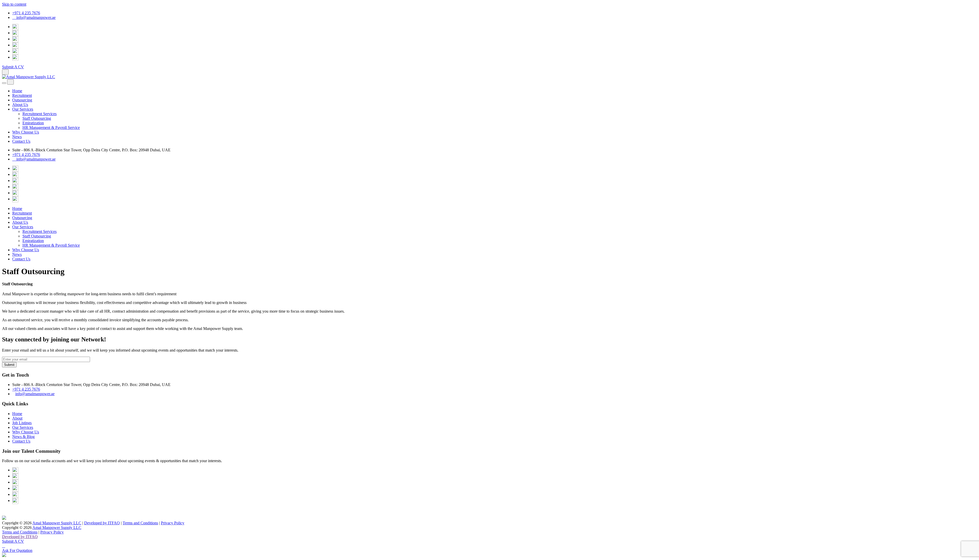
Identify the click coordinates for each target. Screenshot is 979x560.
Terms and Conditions (140, 523)
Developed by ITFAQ (102, 523)
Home (17, 91)
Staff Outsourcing (36, 118)
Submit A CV (13, 67)
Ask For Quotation (17, 550)
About (17, 418)
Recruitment (22, 95)
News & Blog (23, 436)
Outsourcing (22, 100)
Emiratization (33, 123)
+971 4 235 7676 (26, 13)
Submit (9, 365)
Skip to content (14, 4)
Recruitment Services (39, 114)
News (17, 137)
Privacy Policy (172, 523)
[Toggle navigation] (4, 83)
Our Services (22, 109)
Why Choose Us (25, 132)
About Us (20, 104)
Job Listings (22, 423)
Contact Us (21, 141)
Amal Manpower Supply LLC (56, 523)
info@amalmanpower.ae (35, 17)
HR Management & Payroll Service (51, 127)
